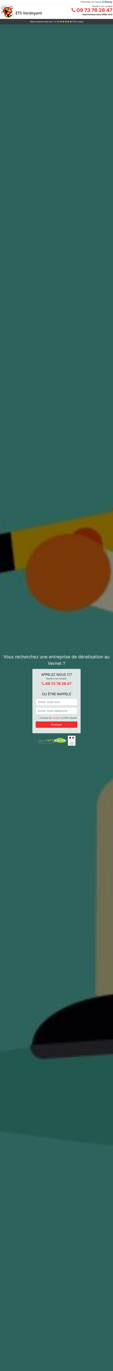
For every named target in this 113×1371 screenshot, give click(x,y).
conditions (56, 718)
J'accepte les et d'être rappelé (58, 718)
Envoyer (56, 724)
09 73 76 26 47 (93, 10)
